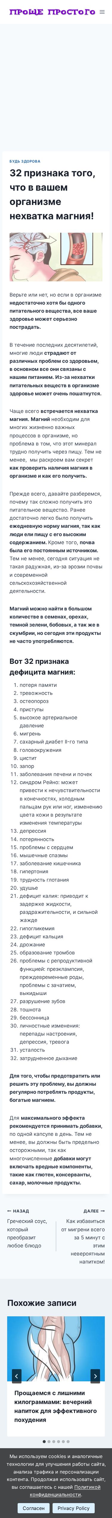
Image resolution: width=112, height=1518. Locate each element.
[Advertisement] (56, 83)
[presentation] (56, 1348)
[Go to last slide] (17, 1376)
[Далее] (95, 1376)
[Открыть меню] (102, 11)
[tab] (44, 1441)
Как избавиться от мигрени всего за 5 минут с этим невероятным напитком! (83, 1237)
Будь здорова (25, 161)
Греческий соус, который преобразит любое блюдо (27, 1229)
